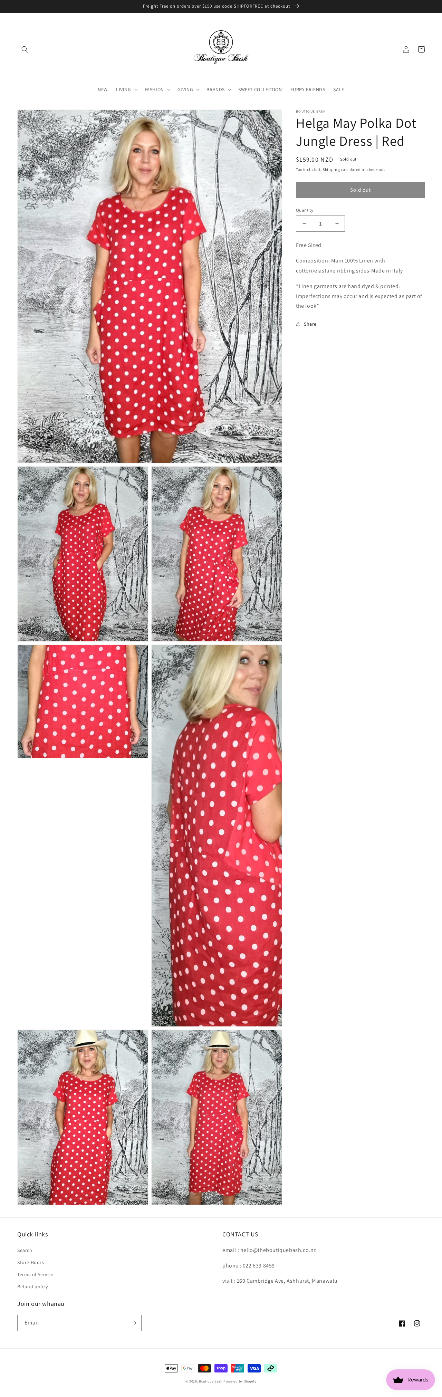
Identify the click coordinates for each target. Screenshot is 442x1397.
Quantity (304, 210)
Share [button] (310, 323)
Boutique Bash (210, 1381)
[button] (24, 49)
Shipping (331, 169)
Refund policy (32, 1286)
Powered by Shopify (240, 1381)
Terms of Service (35, 1274)
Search (24, 1250)
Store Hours (30, 1262)
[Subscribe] (133, 1323)
